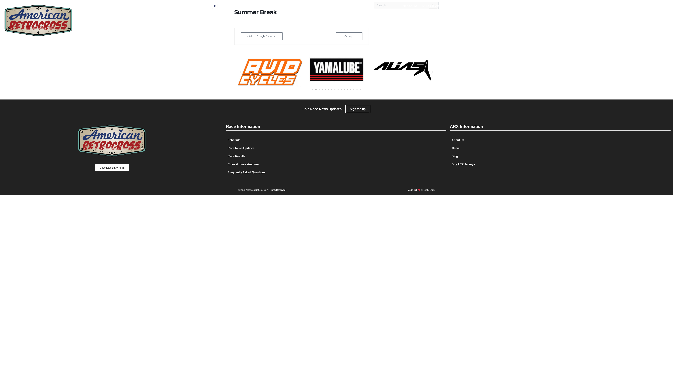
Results (469, 6)
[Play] (214, 6)
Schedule (410, 6)
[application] (214, 6)
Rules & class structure (440, 6)
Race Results (236, 156)
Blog (513, 6)
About (500, 6)
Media (485, 6)
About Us (458, 140)
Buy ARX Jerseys (463, 164)
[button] (240, 72)
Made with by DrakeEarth (421, 190)
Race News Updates (241, 148)
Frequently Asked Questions (247, 172)
